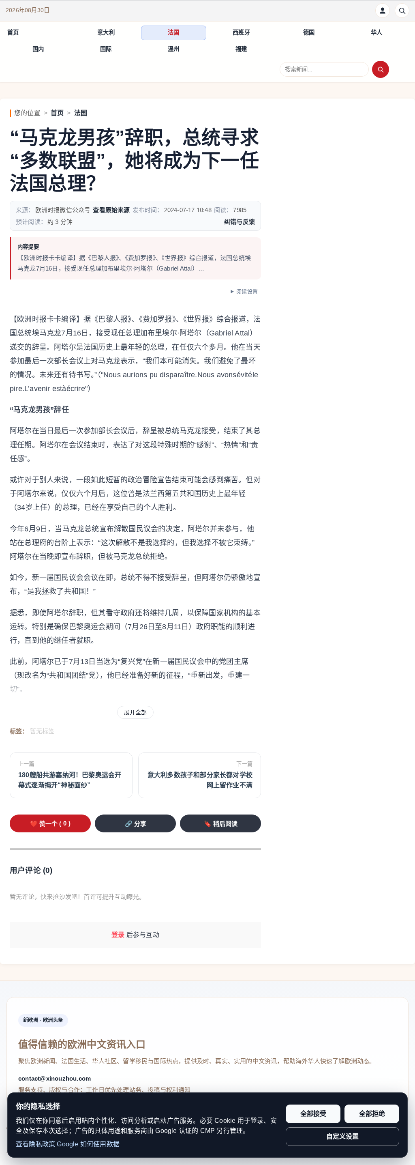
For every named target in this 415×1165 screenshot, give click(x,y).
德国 (308, 32)
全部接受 (313, 1113)
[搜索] (380, 69)
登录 (117, 934)
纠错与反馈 (239, 221)
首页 (13, 32)
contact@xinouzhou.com (54, 1078)
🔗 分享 (135, 823)
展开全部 (135, 712)
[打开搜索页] (402, 10)
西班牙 (241, 32)
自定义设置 (342, 1136)
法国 (173, 32)
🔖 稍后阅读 (220, 823)
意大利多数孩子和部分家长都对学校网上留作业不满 (200, 780)
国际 (105, 49)
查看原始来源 (111, 209)
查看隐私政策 (35, 1144)
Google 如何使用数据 (88, 1144)
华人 (376, 32)
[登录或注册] (382, 10)
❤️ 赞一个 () (50, 823)
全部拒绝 (372, 1113)
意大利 (106, 32)
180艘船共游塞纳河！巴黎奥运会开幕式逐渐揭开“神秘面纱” (69, 780)
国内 (38, 49)
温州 (173, 49)
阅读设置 (247, 291)
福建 (241, 49)
